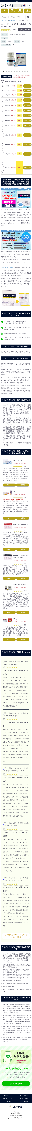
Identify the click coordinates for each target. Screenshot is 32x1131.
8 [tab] (23, 72)
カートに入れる (27, 86)
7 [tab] (20, 72)
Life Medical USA (13, 38)
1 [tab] (4, 72)
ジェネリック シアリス (20, 524)
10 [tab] (28, 72)
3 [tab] (9, 72)
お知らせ (8, 1101)
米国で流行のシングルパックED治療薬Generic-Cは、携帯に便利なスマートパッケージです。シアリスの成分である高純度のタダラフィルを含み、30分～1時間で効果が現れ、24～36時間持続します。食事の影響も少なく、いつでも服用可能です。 (16, 539)
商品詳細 (23, 485)
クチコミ (9, 485)
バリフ (15, 491)
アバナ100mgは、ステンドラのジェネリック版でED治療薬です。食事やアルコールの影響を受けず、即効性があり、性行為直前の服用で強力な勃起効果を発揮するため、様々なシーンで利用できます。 (16, 631)
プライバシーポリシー (16, 1113)
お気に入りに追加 (25, 30)
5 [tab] (15, 72)
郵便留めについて (8, 1098)
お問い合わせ (24, 1101)
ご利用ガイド (8, 1095)
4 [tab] (12, 72)
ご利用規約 (16, 1112)
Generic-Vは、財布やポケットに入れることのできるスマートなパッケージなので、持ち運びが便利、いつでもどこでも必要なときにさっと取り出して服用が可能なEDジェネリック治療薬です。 (16, 570)
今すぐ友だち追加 (16, 1084)
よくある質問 (24, 1095)
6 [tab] (17, 72)
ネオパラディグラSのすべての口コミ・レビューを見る (16, 936)
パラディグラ (17, 460)
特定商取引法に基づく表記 (16, 1115)
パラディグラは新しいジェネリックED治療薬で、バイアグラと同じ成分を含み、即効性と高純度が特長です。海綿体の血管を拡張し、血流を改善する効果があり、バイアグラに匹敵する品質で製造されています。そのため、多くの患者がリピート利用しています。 (16, 475)
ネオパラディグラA (7, 267)
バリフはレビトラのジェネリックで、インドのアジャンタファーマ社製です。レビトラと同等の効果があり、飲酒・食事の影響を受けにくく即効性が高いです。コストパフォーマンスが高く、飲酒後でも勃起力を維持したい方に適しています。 (15, 508)
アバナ (15, 619)
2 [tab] (7, 72)
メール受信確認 (24, 1098)
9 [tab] (25, 72)
